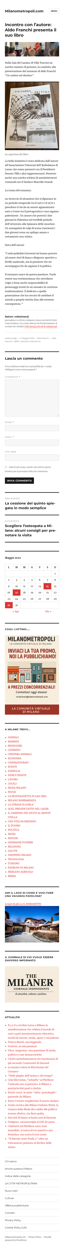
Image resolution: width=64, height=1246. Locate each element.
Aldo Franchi (43, 338)
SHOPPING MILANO (19, 854)
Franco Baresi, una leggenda (24, 1042)
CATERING (14, 749)
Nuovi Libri (11, 1190)
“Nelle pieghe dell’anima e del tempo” (30, 1075)
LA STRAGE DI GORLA (20, 804)
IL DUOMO (14, 825)
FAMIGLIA (14, 770)
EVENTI (12, 766)
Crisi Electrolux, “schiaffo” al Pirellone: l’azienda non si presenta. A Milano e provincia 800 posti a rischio (31, 1084)
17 (16, 592)
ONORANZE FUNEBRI (20, 842)
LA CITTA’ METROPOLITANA (21, 1183)
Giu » (48, 611)
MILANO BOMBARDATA (22, 800)
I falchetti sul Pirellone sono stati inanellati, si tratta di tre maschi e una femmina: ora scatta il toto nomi (30, 1130)
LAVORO (13, 779)
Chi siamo (11, 1161)
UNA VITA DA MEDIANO (22, 821)
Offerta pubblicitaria (17, 1205)
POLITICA (13, 829)
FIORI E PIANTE (17, 775)
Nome (9, 422)
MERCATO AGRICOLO (20, 871)
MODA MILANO (17, 787)
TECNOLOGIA (16, 859)
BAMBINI (13, 741)
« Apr (16, 611)
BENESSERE (15, 745)
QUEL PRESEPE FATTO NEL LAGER (28, 808)
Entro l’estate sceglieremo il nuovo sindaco (33, 1100)
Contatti (10, 1212)
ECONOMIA (14, 758)
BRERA (12, 875)
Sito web (10, 451)
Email (9, 437)
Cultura (9, 1198)
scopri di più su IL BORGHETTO (23, 903)
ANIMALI (13, 737)
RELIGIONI (14, 846)
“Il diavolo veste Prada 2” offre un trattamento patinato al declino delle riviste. (29, 1143)
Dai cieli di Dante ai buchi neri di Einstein (32, 1117)
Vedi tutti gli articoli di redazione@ (40, 326)
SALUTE (12, 850)
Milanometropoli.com (24, 11)
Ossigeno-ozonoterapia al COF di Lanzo (31, 1121)
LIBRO (16, 341)
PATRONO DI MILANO (21, 867)
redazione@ (11, 338)
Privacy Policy (13, 1220)
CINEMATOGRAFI (18, 762)
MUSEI (12, 791)
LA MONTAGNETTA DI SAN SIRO (27, 796)
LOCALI (12, 783)
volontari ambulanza (30, 341)
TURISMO (13, 863)
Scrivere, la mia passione (22, 1046)
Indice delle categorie (18, 1176)
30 (8, 605)
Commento (12, 377)
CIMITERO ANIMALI (20, 754)
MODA (11, 833)
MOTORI (13, 838)
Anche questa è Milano (18, 1168)
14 (47, 586)
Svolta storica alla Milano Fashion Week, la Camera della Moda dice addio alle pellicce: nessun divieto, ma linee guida (33, 1109)
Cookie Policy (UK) (15, 1227)
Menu (54, 11)
